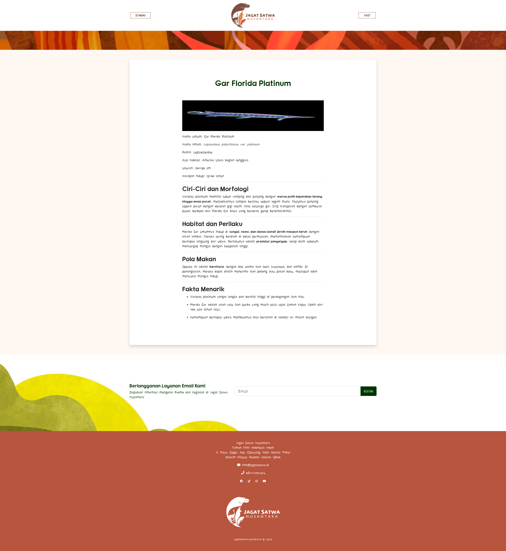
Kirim (368, 391)
